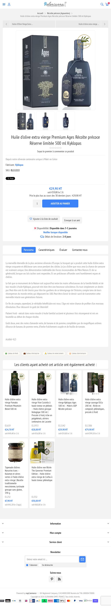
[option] (25, 121)
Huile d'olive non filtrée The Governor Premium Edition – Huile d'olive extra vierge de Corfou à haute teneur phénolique (42, 474)
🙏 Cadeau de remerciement (54, 353)
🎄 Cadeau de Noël (11, 353)
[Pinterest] (52, 579)
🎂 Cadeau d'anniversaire (77, 353)
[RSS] (59, 579)
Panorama (29, 250)
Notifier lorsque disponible (55, 232)
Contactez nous (79, 250)
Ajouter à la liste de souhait (45, 218)
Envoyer (82, 559)
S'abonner (33, 565)
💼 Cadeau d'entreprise (31, 353)
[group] (69, 383)
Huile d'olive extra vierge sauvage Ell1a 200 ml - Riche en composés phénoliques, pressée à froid (94, 406)
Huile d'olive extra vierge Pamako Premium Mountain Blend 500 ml (13, 404)
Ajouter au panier (60, 203)
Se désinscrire (47, 565)
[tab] (29, 250)
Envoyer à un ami (72, 220)
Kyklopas (19, 164)
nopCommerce (31, 593)
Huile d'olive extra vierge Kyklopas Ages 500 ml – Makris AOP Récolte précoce (67, 404)
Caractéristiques (46, 250)
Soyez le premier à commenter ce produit (55, 151)
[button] (13, 393)
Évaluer (63, 250)
